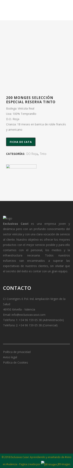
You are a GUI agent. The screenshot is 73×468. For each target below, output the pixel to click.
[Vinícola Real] (21, 179)
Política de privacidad (17, 352)
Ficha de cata (21, 142)
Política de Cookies (15, 362)
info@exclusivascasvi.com (28, 315)
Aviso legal (10, 357)
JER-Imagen (63, 464)
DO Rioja (32, 154)
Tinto (43, 154)
